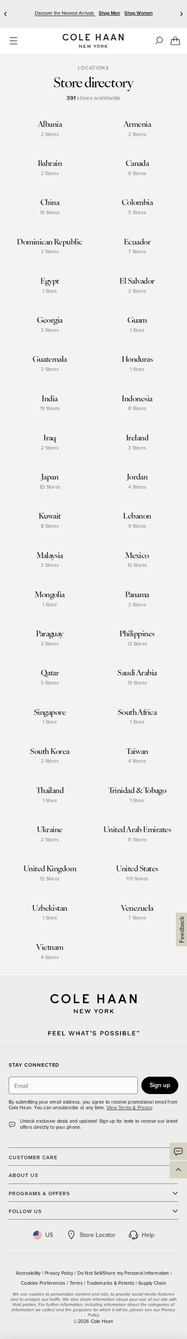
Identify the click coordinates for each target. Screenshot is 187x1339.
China (49, 202)
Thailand (50, 790)
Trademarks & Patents (111, 1282)
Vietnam (49, 946)
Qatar (50, 672)
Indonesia (137, 398)
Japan (49, 476)
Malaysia (50, 555)
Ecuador (137, 241)
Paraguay (49, 633)
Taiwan (137, 751)
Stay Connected (34, 1065)
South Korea (49, 751)
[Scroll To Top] (178, 1169)
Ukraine (49, 829)
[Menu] (13, 41)
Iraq (49, 437)
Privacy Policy (59, 1273)
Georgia (49, 319)
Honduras (137, 358)
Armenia (137, 123)
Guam (137, 319)
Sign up (160, 1085)
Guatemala (50, 358)
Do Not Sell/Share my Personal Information (123, 1273)
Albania (50, 123)
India (49, 398)
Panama (137, 594)
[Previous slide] (5, 13)
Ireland (137, 437)
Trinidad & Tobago (137, 790)
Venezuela (137, 907)
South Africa (137, 712)
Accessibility (29, 1273)
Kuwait (50, 515)
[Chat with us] (178, 1151)
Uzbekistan (49, 907)
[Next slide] (181, 13)
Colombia (137, 202)
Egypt (49, 280)
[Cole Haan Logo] (93, 1003)
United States (137, 868)
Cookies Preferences (44, 1282)
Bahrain (50, 163)
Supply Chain (152, 1282)
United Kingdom (49, 868)
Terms (77, 1282)
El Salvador (137, 280)
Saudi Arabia (137, 672)
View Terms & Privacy (129, 1107)
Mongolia (50, 594)
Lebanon (137, 515)
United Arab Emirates (137, 829)
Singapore (50, 712)
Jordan (137, 476)
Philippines (137, 633)
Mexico (137, 555)
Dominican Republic (49, 241)
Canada (137, 163)
